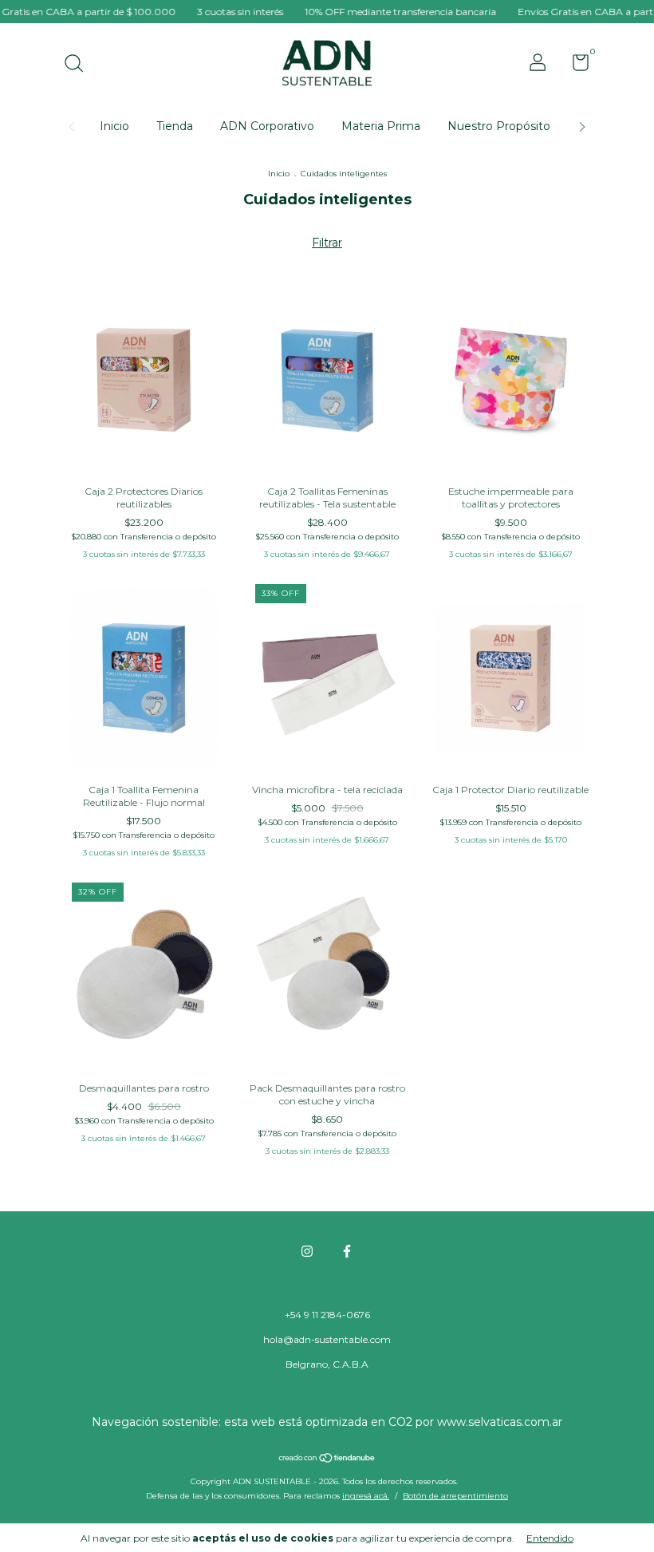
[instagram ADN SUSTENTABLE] (307, 1251)
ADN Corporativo (267, 126)
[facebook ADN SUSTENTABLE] (347, 1251)
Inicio (114, 126)
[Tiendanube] (327, 1459)
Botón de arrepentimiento (455, 1496)
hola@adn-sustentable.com (327, 1339)
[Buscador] (79, 65)
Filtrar (327, 242)
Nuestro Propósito (498, 126)
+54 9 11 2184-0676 (327, 1315)
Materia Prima (380, 126)
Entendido (549, 1538)
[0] (574, 66)
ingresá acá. (365, 1496)
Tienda (174, 126)
